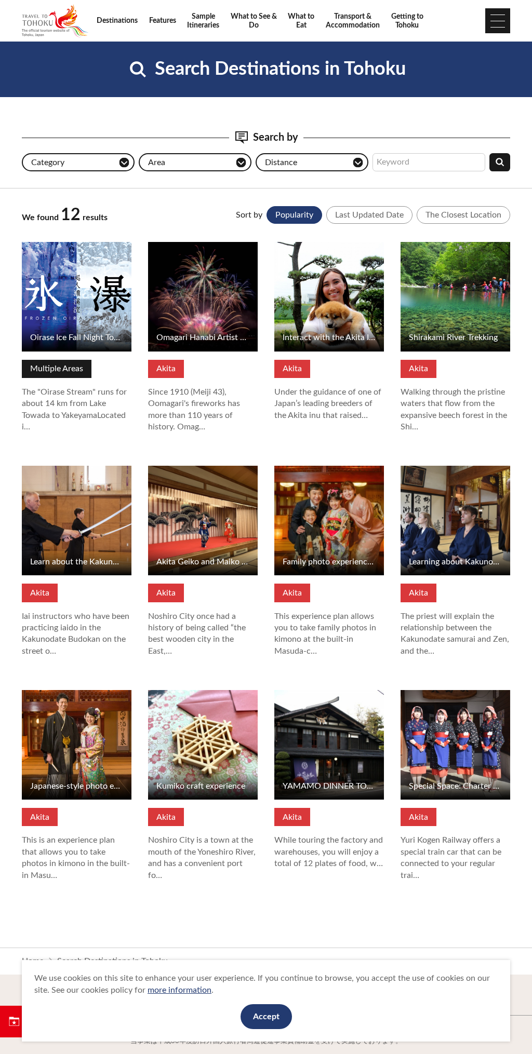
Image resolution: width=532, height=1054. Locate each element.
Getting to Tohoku (407, 20)
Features (162, 20)
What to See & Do (254, 20)
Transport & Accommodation (353, 20)
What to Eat (301, 20)
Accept (266, 1016)
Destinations (117, 20)
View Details (45, 246)
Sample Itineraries (203, 20)
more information (179, 990)
